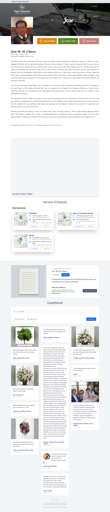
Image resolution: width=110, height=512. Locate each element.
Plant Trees (46, 226)
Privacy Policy (50, 504)
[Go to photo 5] (87, 401)
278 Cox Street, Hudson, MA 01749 (42, 245)
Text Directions (34, 226)
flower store (57, 125)
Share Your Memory (89, 290)
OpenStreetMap (57, 507)
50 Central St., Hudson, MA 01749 (42, 223)
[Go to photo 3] (85, 401)
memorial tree (31, 125)
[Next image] (97, 392)
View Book (56, 275)
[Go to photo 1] (83, 401)
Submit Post (91, 319)
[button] (21, 217)
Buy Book (65, 275)
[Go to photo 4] (86, 401)
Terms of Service (60, 504)
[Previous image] (73, 392)
